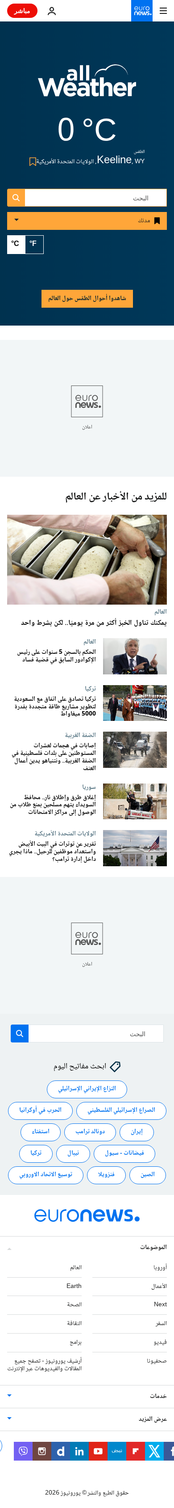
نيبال (73, 1153)
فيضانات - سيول (124, 1153)
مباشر (22, 10)
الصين (148, 1174)
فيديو (160, 1342)
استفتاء (41, 1132)
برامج (76, 1342)
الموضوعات (153, 1247)
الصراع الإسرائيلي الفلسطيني (121, 1110)
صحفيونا (157, 1361)
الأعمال (159, 1286)
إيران (137, 1132)
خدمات (158, 1396)
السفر (161, 1323)
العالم (160, 611)
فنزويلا (106, 1174)
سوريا (89, 787)
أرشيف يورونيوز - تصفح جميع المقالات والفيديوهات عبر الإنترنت (44, 1365)
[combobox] (87, 198)
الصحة (74, 1305)
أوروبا (160, 1267)
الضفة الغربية (80, 735)
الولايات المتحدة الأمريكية (65, 833)
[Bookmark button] (31, 161)
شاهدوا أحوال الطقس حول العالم (87, 298)
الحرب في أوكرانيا (40, 1110)
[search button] (16, 198)
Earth (74, 1286)
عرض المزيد (153, 1419)
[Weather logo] (87, 86)
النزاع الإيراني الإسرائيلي (87, 1089)
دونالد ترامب (90, 1132)
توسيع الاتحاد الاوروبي (45, 1174)
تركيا (90, 688)
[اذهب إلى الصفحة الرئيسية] (142, 10)
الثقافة (74, 1323)
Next (160, 1305)
